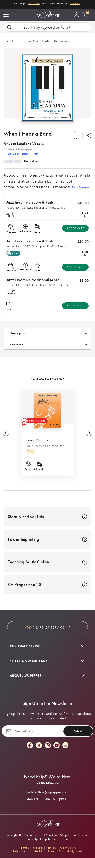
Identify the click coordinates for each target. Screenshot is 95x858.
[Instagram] (48, 745)
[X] (39, 745)
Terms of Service (32, 848)
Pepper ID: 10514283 (19, 285)
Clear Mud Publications (21, 154)
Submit (78, 731)
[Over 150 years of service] (47, 627)
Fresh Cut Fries (37, 440)
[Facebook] (30, 745)
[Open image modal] (47, 89)
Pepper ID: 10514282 (19, 207)
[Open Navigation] (6, 15)
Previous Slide (6, 433)
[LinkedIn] (65, 745)
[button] (47, 86)
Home (7, 40)
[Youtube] (56, 745)
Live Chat (75, 3)
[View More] (18, 41)
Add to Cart (75, 228)
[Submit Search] (9, 27)
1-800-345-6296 (47, 783)
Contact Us (34, 3)
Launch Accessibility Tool (65, 851)
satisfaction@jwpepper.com (47, 792)
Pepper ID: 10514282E (20, 246)
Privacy (51, 848)
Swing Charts (33, 40)
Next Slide (89, 433)
